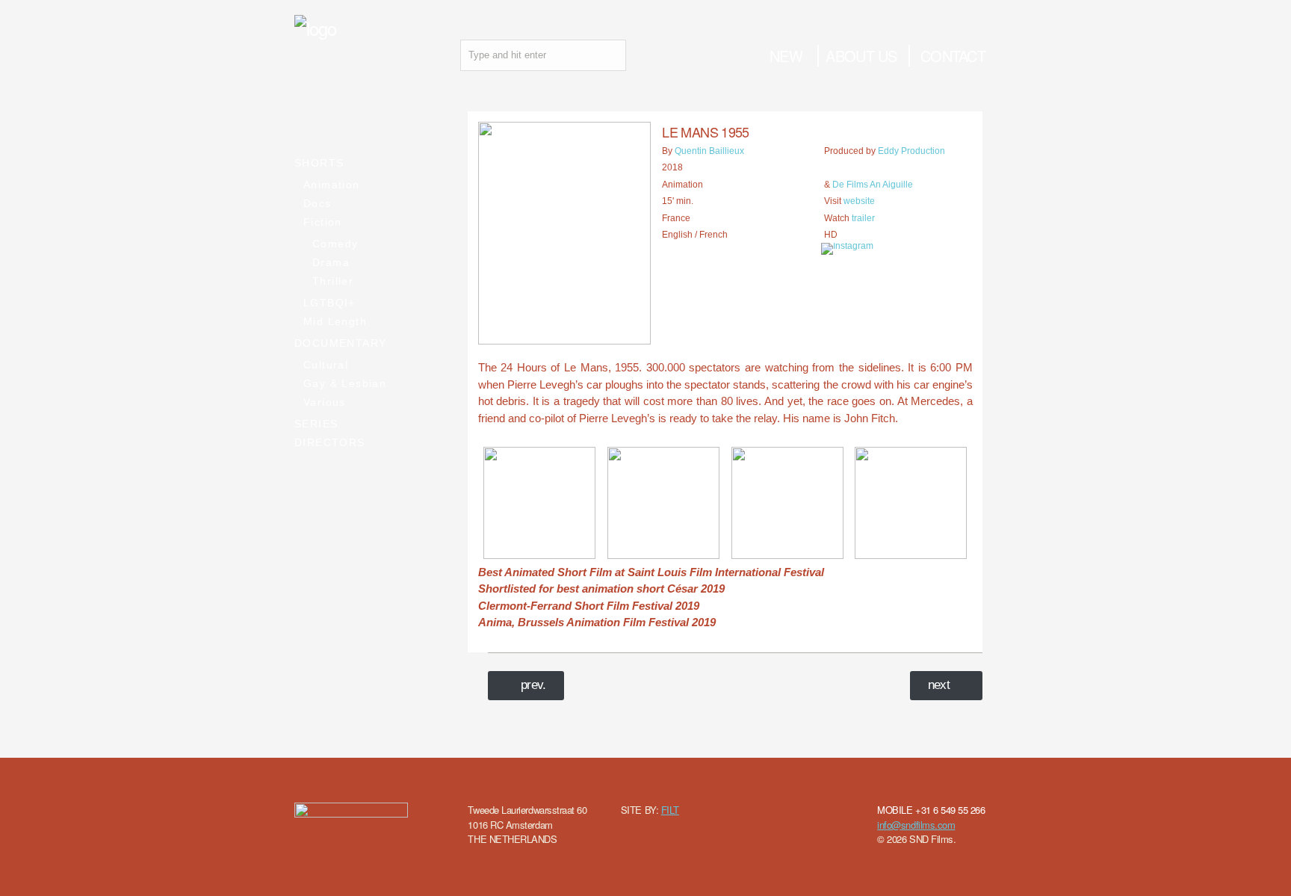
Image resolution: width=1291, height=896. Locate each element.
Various (324, 402)
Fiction (322, 222)
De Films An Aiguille (872, 184)
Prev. (533, 685)
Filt (670, 810)
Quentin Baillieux (709, 151)
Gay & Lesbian (344, 383)
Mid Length (335, 321)
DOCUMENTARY (340, 343)
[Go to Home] (315, 28)
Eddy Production (911, 151)
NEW (786, 56)
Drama (331, 262)
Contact (952, 56)
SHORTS (319, 163)
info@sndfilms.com (916, 825)
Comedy (335, 244)
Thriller (332, 281)
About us (861, 56)
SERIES (316, 424)
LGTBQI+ (329, 303)
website (859, 201)
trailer (863, 218)
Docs (317, 203)
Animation (331, 185)
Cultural (325, 365)
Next (939, 685)
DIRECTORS (329, 442)
